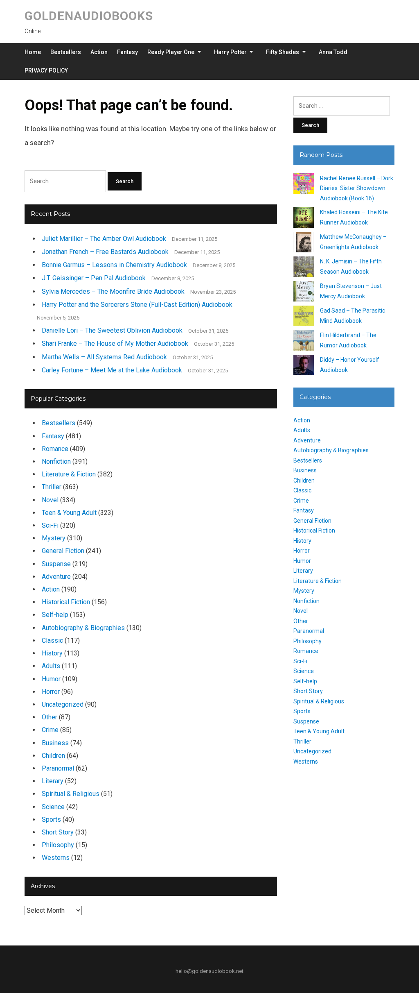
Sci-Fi (50, 525)
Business (55, 743)
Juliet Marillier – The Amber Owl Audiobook (104, 239)
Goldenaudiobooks (89, 16)
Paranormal (58, 768)
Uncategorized (62, 704)
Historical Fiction (66, 602)
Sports (51, 819)
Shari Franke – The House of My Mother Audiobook (115, 343)
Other (49, 717)
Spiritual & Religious (70, 794)
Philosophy (58, 845)
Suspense (56, 564)
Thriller (51, 487)
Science (53, 807)
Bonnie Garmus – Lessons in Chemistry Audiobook (114, 265)
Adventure (56, 576)
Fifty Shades (282, 52)
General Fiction (63, 551)
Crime (50, 730)
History (52, 653)
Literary (52, 781)
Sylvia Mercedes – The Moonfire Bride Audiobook (113, 291)
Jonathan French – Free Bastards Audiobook (105, 252)
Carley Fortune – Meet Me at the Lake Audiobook (112, 370)
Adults (51, 666)
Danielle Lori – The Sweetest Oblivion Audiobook (112, 330)
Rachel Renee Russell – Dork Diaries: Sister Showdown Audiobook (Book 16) (356, 188)
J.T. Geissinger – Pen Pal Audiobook (94, 278)
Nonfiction (56, 461)
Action (99, 52)
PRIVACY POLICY (46, 70)
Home (33, 52)
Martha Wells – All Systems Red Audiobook (104, 357)
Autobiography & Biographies (83, 628)
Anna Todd (333, 52)
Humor (51, 679)
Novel (50, 500)
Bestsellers (65, 52)
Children (53, 755)
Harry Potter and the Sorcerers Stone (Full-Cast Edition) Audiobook (137, 304)
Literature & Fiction (69, 474)
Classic (52, 640)
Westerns (56, 858)
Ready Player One (170, 52)
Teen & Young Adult (69, 513)
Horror (51, 692)
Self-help (55, 615)
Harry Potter (230, 52)
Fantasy (127, 52)
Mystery (53, 538)
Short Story (58, 832)
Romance (55, 449)
